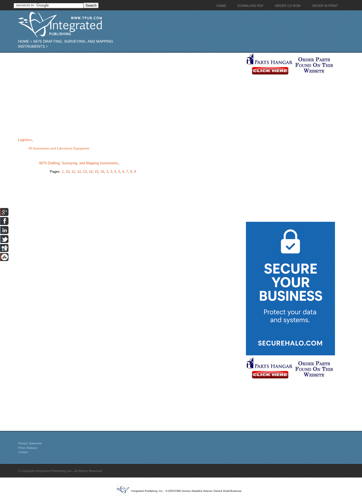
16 (102, 172)
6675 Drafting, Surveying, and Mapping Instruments (78, 163)
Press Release (27, 447)
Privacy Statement (30, 443)
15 (96, 172)
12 (79, 172)
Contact (23, 452)
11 (73, 172)
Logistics (25, 140)
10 (67, 172)
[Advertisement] (130, 90)
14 (90, 172)
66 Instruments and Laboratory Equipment (59, 148)
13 (85, 172)
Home (23, 41)
